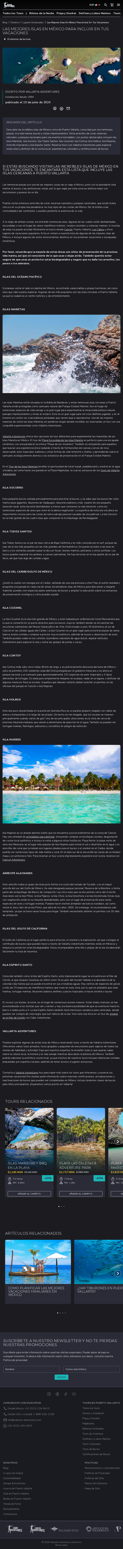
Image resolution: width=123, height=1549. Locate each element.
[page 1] (59, 1206)
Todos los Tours (13, 13)
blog (5, 22)
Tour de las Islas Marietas (23, 466)
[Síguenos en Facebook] (57, 1394)
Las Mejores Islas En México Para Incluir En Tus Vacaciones (78, 22)
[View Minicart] (112, 5)
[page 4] (65, 1313)
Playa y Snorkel (66, 13)
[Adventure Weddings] (97, 1529)
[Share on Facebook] (55, 108)
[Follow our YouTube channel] (74, 1394)
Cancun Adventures (14, 860)
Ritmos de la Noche (41, 13)
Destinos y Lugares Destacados (27, 22)
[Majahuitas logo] (66, 1529)
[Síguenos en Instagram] (49, 1394)
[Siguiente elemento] (118, 1141)
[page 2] (61, 1206)
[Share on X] (61, 108)
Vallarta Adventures (14, 436)
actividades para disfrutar (40, 837)
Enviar (61, 1377)
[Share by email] (68, 108)
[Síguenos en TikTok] (66, 1394)
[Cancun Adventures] (37, 1529)
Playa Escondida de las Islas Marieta (62, 440)
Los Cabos (98, 229)
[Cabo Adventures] (15, 1529)
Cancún (68, 229)
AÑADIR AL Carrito (29, 1194)
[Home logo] (9, 5)
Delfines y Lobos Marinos (95, 13)
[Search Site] (106, 5)
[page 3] (64, 1206)
